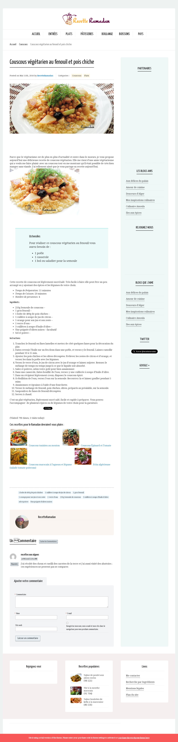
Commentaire (20, 595)
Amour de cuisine (135, 187)
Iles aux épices (133, 212)
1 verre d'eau (53, 497)
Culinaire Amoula (135, 206)
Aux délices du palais (137, 181)
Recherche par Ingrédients (140, 682)
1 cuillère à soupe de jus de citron (58, 493)
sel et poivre (23, 502)
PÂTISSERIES (87, 34)
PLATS (69, 34)
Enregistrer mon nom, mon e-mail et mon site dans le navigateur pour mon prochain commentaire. (85, 627)
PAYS (140, 34)
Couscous (23, 44)
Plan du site (132, 694)
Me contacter (133, 675)
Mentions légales (135, 688)
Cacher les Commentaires (48, 541)
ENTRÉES (53, 34)
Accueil (36, 34)
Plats (86, 76)
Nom (17, 613)
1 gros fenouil (78, 493)
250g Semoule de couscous (70, 497)
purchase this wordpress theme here (133, 738)
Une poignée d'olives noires (41, 502)
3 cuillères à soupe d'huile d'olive (95, 497)
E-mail (69, 613)
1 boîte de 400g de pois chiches (31, 493)
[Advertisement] (61, 141)
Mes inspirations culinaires (140, 200)
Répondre (14, 564)
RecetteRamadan (45, 76)
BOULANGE (107, 34)
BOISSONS (124, 34)
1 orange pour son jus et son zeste (32, 497)
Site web (18, 625)
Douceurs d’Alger (135, 193)
